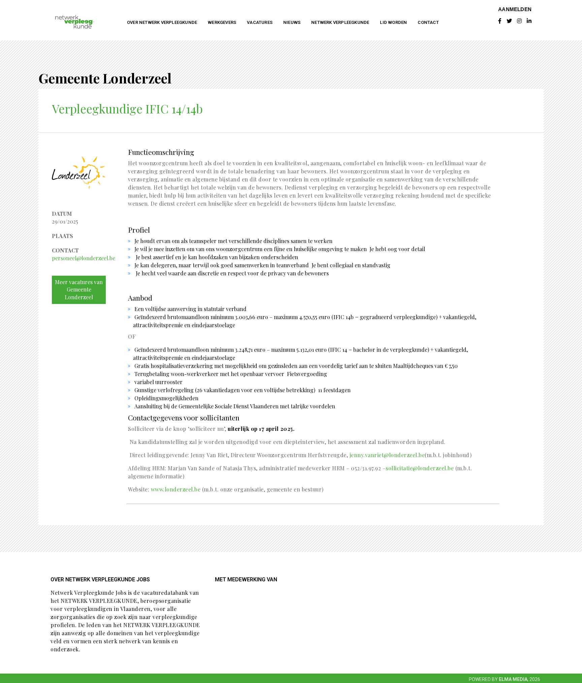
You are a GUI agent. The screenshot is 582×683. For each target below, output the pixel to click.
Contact (428, 22)
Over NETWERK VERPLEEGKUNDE (162, 22)
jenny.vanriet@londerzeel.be (387, 454)
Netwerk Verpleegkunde (340, 22)
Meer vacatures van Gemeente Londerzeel (79, 289)
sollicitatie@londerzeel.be (420, 468)
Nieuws (291, 22)
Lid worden (393, 22)
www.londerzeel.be (176, 489)
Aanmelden (514, 9)
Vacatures (259, 22)
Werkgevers (222, 22)
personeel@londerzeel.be (83, 258)
